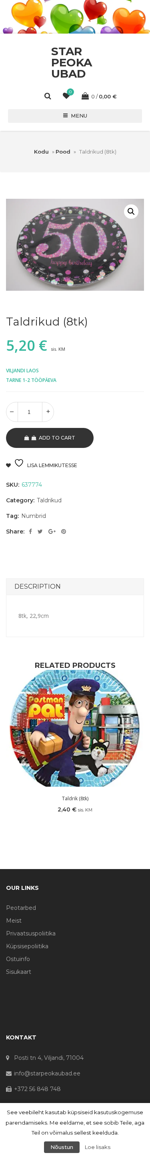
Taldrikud (49, 500)
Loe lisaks (97, 1147)
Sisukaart (18, 971)
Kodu (41, 151)
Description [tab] (37, 586)
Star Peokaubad (71, 62)
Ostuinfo (18, 959)
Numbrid (33, 516)
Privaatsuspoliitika (31, 933)
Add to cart (57, 438)
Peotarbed (21, 907)
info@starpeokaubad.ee (47, 1073)
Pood (63, 151)
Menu (79, 115)
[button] (131, 211)
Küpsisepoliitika (27, 946)
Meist (14, 920)
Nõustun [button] (61, 1147)
